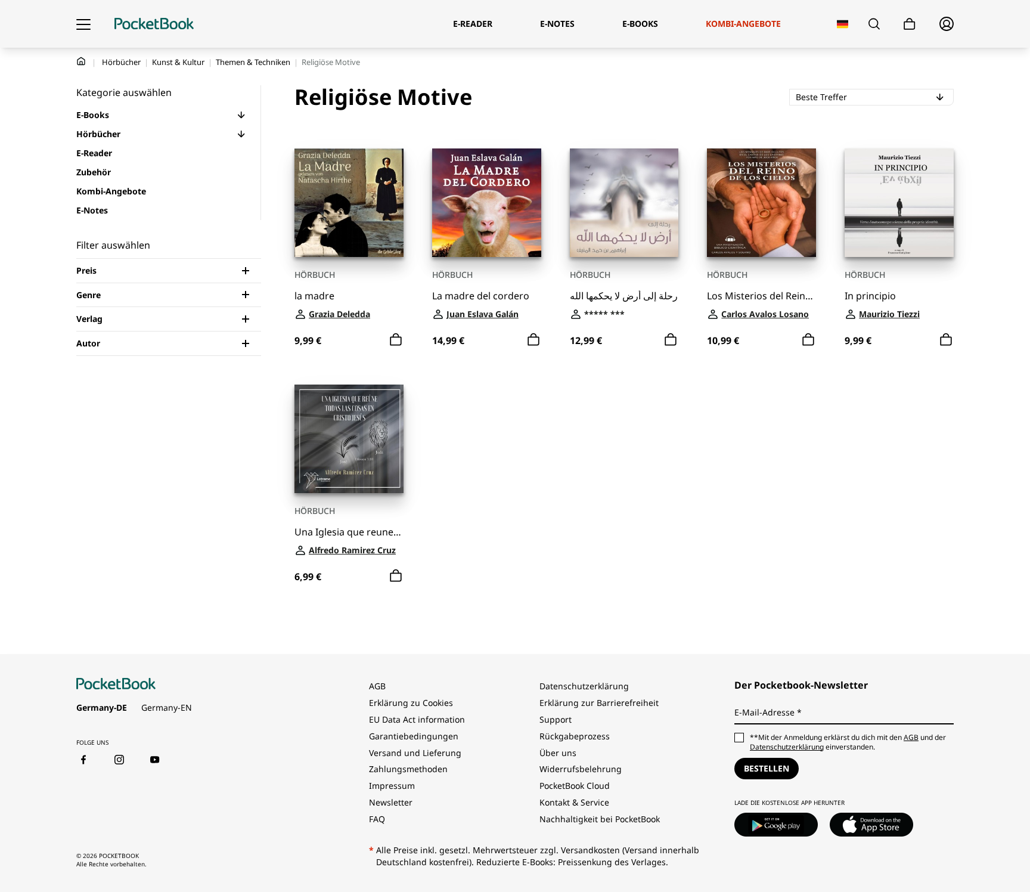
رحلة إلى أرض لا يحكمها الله (624, 296)
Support (555, 719)
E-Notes (92, 210)
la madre (314, 296)
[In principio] (899, 203)
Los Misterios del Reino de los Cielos (761, 296)
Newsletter (390, 802)
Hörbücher (121, 62)
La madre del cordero (480, 296)
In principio (870, 296)
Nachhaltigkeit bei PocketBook (599, 819)
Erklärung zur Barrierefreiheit (599, 702)
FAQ (377, 819)
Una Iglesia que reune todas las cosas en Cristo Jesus (349, 532)
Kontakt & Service (574, 802)
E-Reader (94, 153)
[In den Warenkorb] (396, 340)
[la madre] (349, 203)
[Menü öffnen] (83, 24)
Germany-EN (166, 707)
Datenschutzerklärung (584, 686)
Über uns (557, 752)
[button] (241, 115)
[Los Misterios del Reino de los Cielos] (761, 203)
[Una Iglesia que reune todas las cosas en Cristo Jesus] (349, 439)
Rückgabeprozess (574, 736)
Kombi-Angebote (111, 191)
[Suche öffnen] (874, 24)
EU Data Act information (417, 719)
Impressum (392, 785)
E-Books (92, 114)
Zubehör (93, 172)
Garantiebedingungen (413, 736)
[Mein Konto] (946, 24)
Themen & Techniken (253, 62)
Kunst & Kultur (178, 62)
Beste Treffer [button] (868, 97)
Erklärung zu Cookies (412, 702)
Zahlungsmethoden (408, 769)
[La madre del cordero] (486, 203)
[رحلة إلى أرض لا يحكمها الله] (624, 203)
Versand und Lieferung (415, 752)
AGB (377, 686)
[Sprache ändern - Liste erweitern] (842, 24)
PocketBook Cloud (574, 785)
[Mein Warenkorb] (910, 24)
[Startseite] (154, 24)
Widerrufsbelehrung (580, 769)
